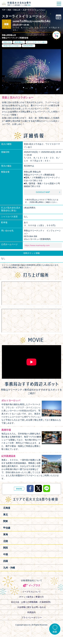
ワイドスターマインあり (37, 42)
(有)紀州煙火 (29, 46)
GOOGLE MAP (43, 192)
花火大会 (7, 42)
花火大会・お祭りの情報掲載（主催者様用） (31, 602)
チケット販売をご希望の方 (31, 597)
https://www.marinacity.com (37, 245)
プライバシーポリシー (31, 617)
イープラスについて (31, 591)
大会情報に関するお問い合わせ (31, 607)
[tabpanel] (31, 71)
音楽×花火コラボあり (12, 46)
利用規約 (31, 612)
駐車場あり (19, 42)
